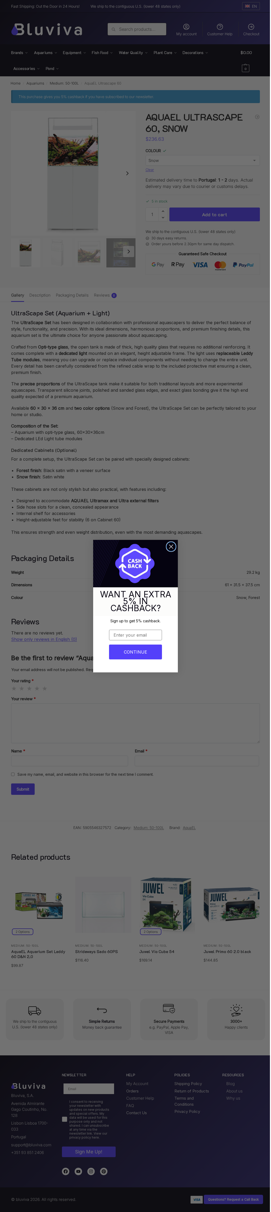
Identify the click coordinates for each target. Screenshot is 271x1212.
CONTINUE (135, 652)
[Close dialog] (171, 546)
